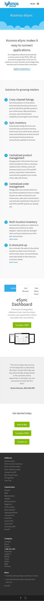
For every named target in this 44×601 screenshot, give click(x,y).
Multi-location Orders (12, 466)
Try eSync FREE (22, 325)
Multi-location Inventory (13, 464)
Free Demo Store (36, 291)
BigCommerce (9, 496)
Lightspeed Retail (10, 512)
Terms (6, 559)
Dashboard (15, 288)
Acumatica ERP (9, 526)
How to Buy (22, 424)
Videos (6, 561)
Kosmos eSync (9, 461)
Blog (6, 564)
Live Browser (26, 289)
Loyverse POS (9, 515)
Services (7, 542)
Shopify (7, 499)
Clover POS (8, 524)
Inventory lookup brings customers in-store (22, 576)
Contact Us (22, 441)
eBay (6, 493)
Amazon (7, 490)
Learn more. (13, 239)
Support (7, 554)
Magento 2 (8, 504)
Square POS (8, 521)
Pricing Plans (9, 478)
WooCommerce (10, 501)
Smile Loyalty (9, 507)
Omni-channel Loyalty (12, 469)
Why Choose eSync (11, 475)
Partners (7, 566)
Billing (6, 556)
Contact (7, 546)
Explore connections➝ (22, 69)
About (6, 544)
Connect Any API (10, 472)
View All (7, 529)
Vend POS (8, 518)
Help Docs (8, 551)
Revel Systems (9, 510)
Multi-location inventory (23, 222)
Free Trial (7, 480)
